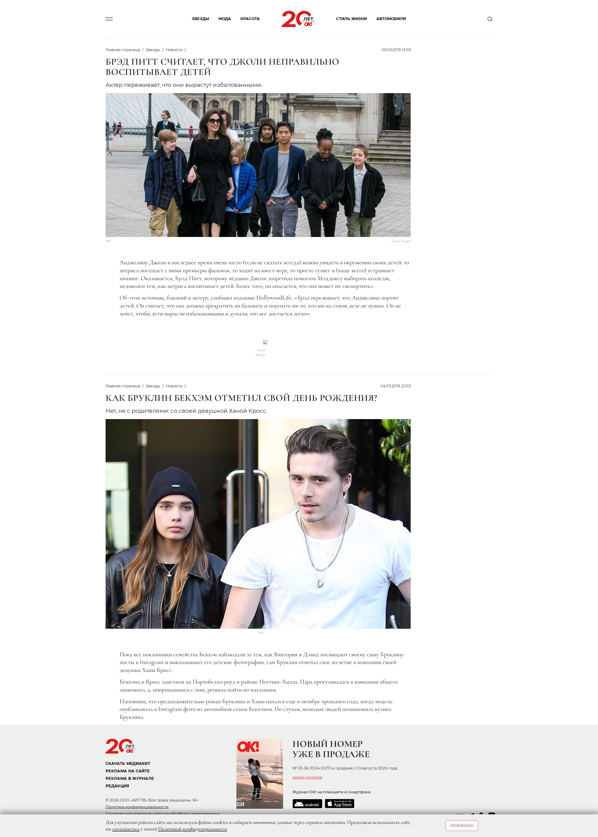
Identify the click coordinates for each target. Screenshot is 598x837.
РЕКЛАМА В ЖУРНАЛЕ (130, 778)
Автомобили (391, 19)
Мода (224, 19)
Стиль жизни (351, 19)
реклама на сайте (128, 771)
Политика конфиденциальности (137, 807)
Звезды (200, 19)
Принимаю (462, 825)
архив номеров (307, 777)
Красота (250, 19)
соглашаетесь (125, 829)
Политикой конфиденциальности (192, 829)
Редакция (117, 786)
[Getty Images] (265, 342)
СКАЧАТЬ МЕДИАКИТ (128, 763)
